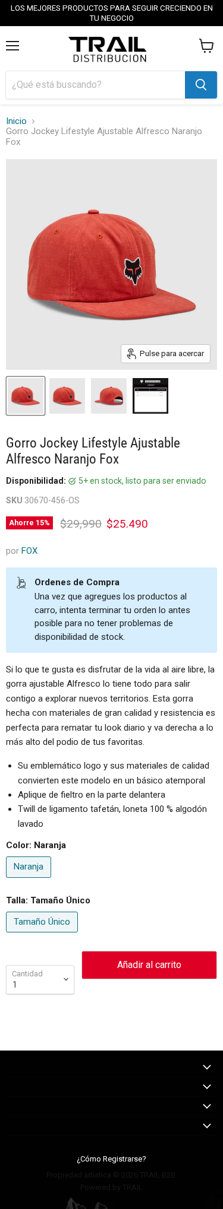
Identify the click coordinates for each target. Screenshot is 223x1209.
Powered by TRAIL (111, 1187)
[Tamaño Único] (43, 935)
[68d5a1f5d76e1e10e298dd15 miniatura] (150, 396)
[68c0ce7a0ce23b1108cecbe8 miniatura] (109, 396)
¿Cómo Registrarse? (111, 1158)
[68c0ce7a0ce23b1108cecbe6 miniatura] (67, 396)
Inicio (16, 121)
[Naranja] (30, 880)
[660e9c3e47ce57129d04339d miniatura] (26, 396)
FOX (29, 550)
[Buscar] (201, 85)
